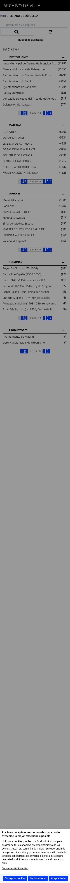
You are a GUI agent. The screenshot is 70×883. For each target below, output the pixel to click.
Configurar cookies (15, 878)
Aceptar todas (58, 878)
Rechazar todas (38, 878)
